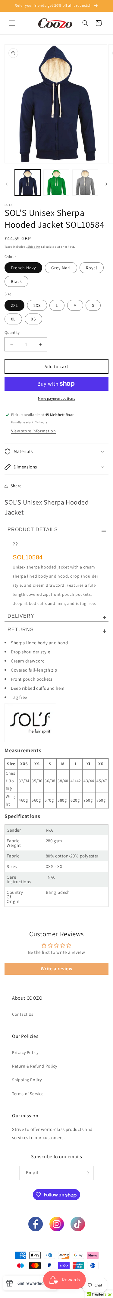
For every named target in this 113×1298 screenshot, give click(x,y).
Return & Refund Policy (34, 1066)
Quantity (12, 332)
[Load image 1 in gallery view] (27, 182)
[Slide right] (106, 184)
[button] (12, 23)
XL (13, 319)
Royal (91, 267)
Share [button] (16, 485)
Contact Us (22, 1014)
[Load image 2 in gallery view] (56, 182)
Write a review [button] (56, 968)
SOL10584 (28, 557)
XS (33, 319)
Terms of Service (28, 1093)
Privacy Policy (25, 1052)
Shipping (33, 247)
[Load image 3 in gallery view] (85, 182)
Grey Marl (61, 267)
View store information (33, 431)
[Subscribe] (86, 1173)
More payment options (56, 398)
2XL (14, 305)
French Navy (23, 267)
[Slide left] (6, 184)
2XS (37, 305)
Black (16, 281)
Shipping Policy (27, 1079)
